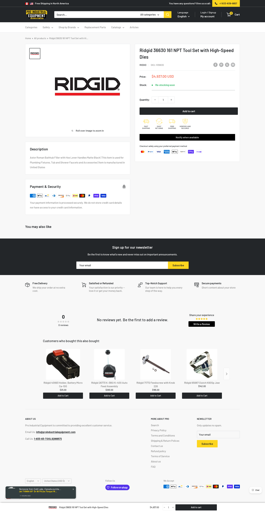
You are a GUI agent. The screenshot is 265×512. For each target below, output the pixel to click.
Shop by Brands (67, 27)
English (30, 481)
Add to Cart (63, 395)
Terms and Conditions (163, 435)
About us (156, 461)
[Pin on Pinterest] (221, 64)
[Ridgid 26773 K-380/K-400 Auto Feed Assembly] (109, 364)
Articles (134, 27)
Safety (46, 27)
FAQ (153, 466)
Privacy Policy (158, 430)
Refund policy (158, 451)
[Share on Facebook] (215, 64)
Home (28, 38)
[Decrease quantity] (155, 100)
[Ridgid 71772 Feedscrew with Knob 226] (156, 364)
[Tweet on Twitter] (227, 64)
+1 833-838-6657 (228, 3)
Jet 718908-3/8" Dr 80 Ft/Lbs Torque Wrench (38, 491)
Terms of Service (160, 456)
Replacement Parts (95, 27)
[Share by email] (233, 64)
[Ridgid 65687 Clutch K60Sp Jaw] (202, 364)
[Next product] (227, 374)
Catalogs (116, 27)
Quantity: (145, 99)
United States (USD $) (54, 481)
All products (40, 38)
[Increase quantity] (171, 100)
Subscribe (178, 265)
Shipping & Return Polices (165, 440)
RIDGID (143, 65)
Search (155, 425)
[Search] (167, 14)
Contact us (157, 445)
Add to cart (188, 111)
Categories (31, 27)
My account (207, 16)
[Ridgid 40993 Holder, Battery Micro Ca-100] (63, 364)
